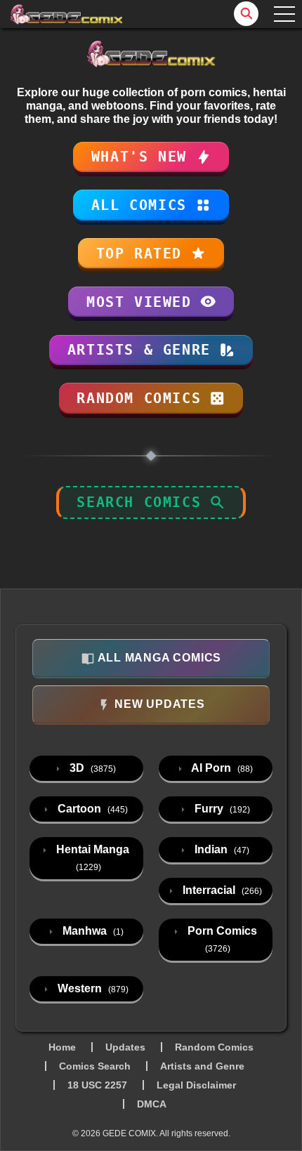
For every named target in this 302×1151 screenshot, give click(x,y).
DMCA (151, 1104)
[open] (284, 14)
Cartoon (91, 809)
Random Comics (214, 1047)
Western (92, 988)
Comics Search (95, 1066)
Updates (125, 1047)
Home (62, 1047)
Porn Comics (221, 939)
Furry (221, 809)
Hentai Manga (91, 857)
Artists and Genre (202, 1066)
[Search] (246, 13)
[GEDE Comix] (67, 14)
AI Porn (221, 768)
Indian (220, 849)
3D (91, 768)
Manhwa (92, 931)
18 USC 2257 (97, 1085)
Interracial (221, 890)
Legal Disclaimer (196, 1085)
